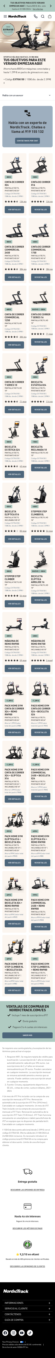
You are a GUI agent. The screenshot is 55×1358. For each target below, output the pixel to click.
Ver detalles (14, 209)
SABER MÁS (27, 1035)
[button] (5, 16)
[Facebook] (5, 1333)
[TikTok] (30, 1333)
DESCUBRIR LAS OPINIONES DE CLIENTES (27, 1266)
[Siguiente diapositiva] (51, 5)
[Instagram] (13, 1333)
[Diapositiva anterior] (4, 5)
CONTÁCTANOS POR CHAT (27, 141)
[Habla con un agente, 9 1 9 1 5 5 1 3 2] (36, 16)
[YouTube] (22, 1333)
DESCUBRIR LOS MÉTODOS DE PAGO (28, 1228)
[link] (17, 16)
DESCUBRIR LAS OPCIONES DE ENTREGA (27, 1190)
